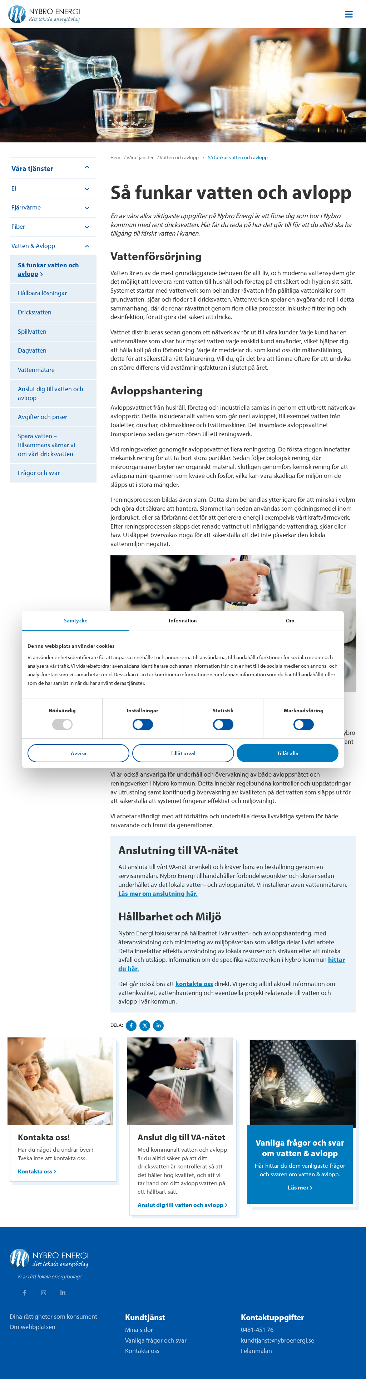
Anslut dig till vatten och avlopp (50, 393)
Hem (115, 157)
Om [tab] (290, 620)
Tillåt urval (183, 753)
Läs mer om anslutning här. (158, 893)
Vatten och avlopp (179, 157)
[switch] (143, 724)
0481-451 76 (257, 1329)
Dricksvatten (34, 312)
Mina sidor (139, 1329)
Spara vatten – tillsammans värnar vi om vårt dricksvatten (46, 445)
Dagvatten (32, 350)
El (13, 188)
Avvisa (78, 753)
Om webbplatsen (32, 1327)
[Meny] (349, 14)
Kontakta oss (142, 1351)
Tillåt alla (287, 753)
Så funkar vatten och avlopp (48, 269)
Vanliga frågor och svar (156, 1340)
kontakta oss (194, 984)
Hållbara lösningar (42, 293)
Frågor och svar (39, 473)
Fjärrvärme (26, 207)
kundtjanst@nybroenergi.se (277, 1340)
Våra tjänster (32, 168)
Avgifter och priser (42, 417)
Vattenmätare (36, 369)
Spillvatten (32, 331)
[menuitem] (349, 14)
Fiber (18, 226)
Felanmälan (256, 1351)
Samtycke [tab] (76, 620)
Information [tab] (183, 620)
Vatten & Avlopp (33, 246)
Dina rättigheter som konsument (53, 1316)
